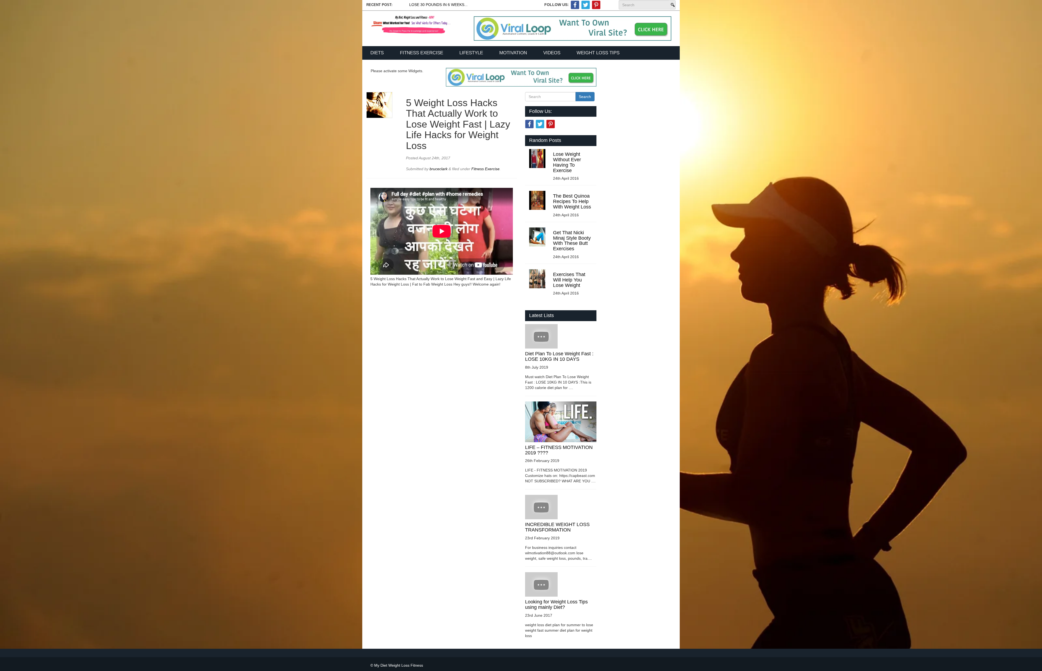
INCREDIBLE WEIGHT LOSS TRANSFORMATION (557, 527)
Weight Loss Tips (598, 52)
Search (672, 5)
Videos (551, 52)
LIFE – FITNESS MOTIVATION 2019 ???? (559, 450)
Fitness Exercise (421, 52)
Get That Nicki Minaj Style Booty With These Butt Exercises (572, 240)
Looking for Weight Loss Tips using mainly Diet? (556, 604)
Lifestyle (471, 52)
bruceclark (439, 169)
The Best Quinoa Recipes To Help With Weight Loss (572, 201)
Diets (377, 52)
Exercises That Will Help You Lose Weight (569, 280)
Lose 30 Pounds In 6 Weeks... (438, 4)
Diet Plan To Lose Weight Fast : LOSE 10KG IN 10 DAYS (559, 356)
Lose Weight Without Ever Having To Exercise (567, 162)
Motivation (513, 52)
